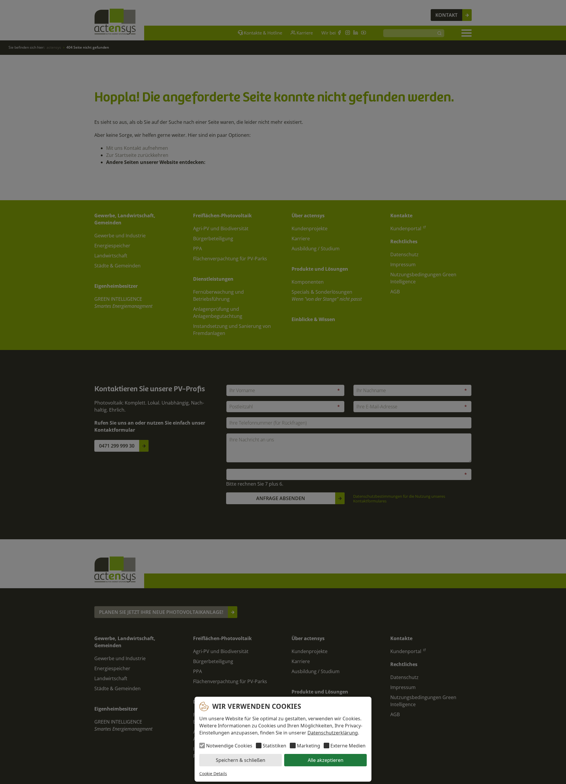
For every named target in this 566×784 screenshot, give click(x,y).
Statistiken (274, 745)
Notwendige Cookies (229, 745)
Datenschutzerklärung (332, 732)
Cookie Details (213, 773)
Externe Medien (348, 745)
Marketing (308, 745)
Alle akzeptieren (325, 760)
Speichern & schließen (240, 760)
